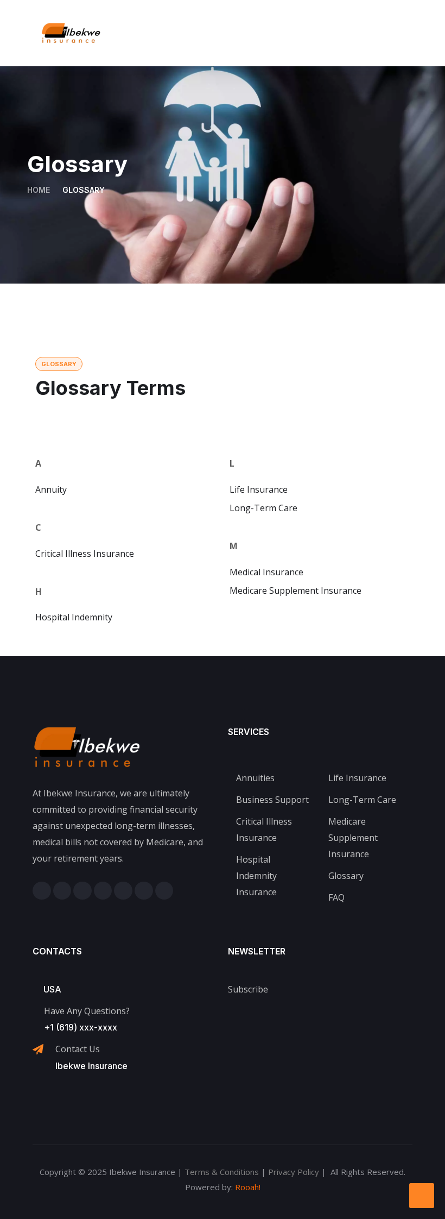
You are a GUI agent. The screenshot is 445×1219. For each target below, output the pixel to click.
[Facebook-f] (42, 891)
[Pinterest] (123, 891)
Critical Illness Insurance (84, 554)
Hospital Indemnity (73, 617)
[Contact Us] (38, 1049)
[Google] (164, 891)
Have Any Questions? (87, 1011)
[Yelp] (144, 891)
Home (38, 189)
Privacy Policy (293, 1171)
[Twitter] (82, 891)
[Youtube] (103, 891)
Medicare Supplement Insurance (295, 590)
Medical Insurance (266, 572)
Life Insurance (259, 489)
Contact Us (77, 1049)
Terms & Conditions (222, 1171)
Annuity (51, 489)
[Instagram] (62, 891)
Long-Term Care (263, 508)
